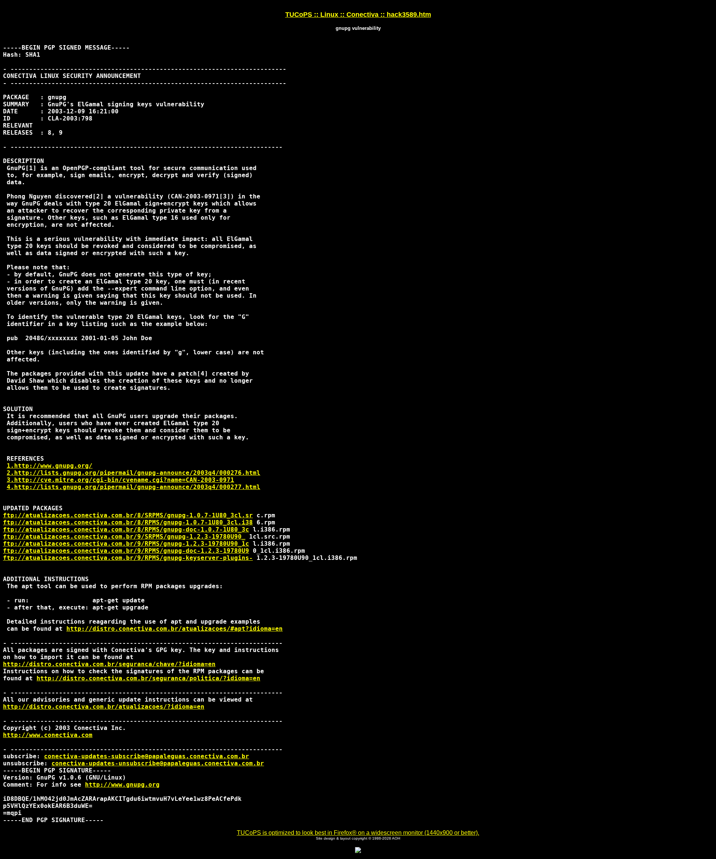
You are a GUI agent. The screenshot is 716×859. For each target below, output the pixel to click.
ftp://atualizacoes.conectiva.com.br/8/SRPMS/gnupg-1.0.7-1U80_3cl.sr (128, 515)
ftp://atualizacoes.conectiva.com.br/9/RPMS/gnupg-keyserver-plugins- (128, 557)
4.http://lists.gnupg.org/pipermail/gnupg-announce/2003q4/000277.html (133, 486)
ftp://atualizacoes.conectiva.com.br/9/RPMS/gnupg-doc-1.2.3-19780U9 (126, 550)
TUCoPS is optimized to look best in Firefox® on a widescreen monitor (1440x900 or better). (358, 833)
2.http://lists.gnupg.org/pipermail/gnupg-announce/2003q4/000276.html (133, 472)
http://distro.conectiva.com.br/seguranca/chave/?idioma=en (109, 664)
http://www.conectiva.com (47, 735)
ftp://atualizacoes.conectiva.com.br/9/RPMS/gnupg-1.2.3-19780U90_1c (126, 543)
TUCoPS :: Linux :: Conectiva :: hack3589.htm (358, 14)
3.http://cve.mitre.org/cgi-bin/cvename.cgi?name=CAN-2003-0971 (120, 479)
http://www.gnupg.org (122, 784)
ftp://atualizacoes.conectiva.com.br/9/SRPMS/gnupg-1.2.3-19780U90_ (124, 536)
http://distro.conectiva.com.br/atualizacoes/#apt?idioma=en (174, 628)
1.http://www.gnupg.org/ (49, 465)
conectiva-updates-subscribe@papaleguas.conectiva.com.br (146, 756)
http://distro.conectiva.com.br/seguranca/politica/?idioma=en (148, 678)
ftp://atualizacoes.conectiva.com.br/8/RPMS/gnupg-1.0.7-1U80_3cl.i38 (128, 522)
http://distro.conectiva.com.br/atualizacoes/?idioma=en (103, 706)
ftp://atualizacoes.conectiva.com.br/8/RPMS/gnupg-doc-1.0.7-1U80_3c (126, 529)
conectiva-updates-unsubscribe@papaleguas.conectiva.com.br (157, 763)
